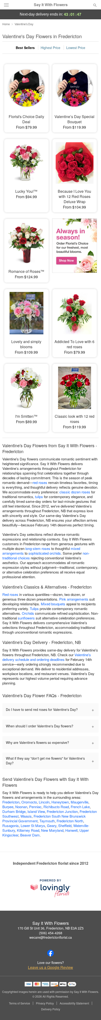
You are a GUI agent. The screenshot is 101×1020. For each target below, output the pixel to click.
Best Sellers (25, 47)
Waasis (26, 816)
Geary (51, 825)
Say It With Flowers (51, 5)
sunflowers (26, 617)
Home (6, 24)
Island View (36, 811)
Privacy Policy (45, 1003)
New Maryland (52, 830)
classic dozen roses (74, 491)
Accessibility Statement (74, 1003)
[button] (91, 1009)
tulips (39, 496)
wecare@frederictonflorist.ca (50, 937)
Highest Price (50, 47)
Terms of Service (19, 1003)
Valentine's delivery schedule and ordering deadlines (46, 657)
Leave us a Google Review (50, 967)
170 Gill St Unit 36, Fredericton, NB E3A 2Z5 (51, 928)
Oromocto (29, 801)
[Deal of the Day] (74, 247)
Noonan (21, 806)
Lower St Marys (33, 825)
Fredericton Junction (62, 811)
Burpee (7, 806)
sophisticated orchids (44, 553)
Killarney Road (28, 830)
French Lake (80, 806)
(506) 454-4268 (50, 932)
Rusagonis (10, 825)
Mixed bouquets (53, 603)
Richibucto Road (56, 806)
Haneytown (60, 801)
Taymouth (47, 820)
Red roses (10, 594)
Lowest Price (75, 47)
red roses (40, 482)
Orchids (28, 613)
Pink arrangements (73, 599)
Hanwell (71, 830)
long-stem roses (37, 548)
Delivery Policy (50, 1009)
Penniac (35, 806)
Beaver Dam (30, 834)
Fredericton (10, 801)
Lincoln (44, 801)
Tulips (34, 608)
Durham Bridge (14, 811)
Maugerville (79, 801)
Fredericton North (70, 820)
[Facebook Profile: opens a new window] (50, 953)
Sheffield (64, 825)
